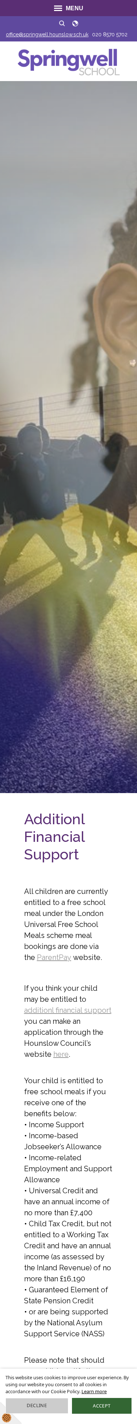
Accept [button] (101, 1405)
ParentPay (54, 957)
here (61, 1054)
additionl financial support (67, 1010)
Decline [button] (37, 1405)
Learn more (94, 1391)
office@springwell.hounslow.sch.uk (47, 34)
